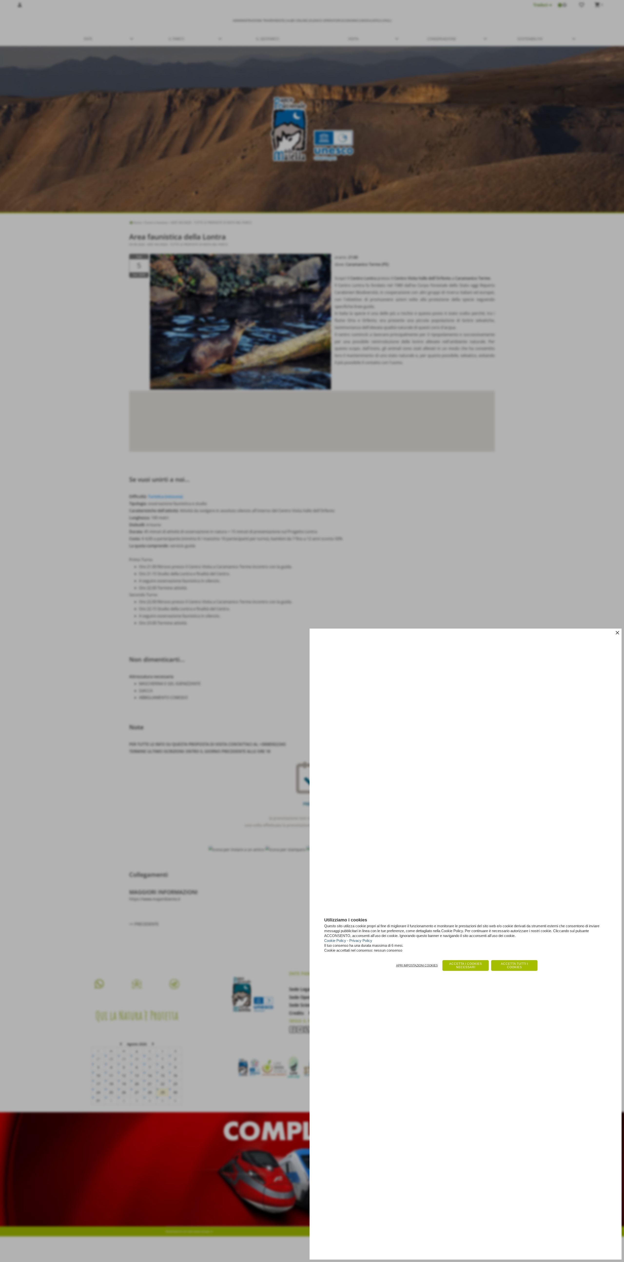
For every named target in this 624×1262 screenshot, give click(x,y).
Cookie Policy (335, 940)
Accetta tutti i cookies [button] (514, 965)
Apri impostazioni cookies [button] (417, 965)
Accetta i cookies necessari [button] (465, 965)
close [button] (617, 633)
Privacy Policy (360, 940)
